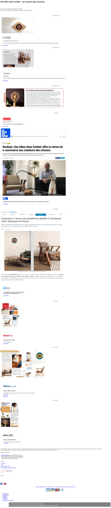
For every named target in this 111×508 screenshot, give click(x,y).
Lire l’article (5, 45)
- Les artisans (3, 463)
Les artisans (5, 498)
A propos (5, 499)
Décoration (5, 495)
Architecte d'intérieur (5, 455)
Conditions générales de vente (60, 486)
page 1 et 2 (5, 395)
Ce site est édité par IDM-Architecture (8, 467)
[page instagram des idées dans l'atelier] (5, 484)
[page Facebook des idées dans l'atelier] (1, 484)
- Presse (2, 464)
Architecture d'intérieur (71, 486)
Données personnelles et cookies (41, 486)
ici (31, 10)
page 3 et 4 (5, 396)
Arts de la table (6, 494)
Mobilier (5, 496)
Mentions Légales (51, 486)
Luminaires (5, 493)
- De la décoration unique (5, 466)
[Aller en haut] (55, 491)
